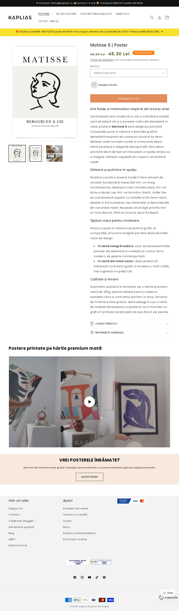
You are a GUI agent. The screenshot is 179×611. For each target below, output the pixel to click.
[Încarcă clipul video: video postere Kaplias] (89, 401)
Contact (14, 514)
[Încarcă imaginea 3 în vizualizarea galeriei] (54, 153)
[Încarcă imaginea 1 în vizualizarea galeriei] (17, 153)
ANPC (12, 539)
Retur (66, 527)
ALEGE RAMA (89, 477)
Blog (11, 533)
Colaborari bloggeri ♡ (23, 521)
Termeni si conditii (75, 514)
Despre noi (16, 508)
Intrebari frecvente (75, 508)
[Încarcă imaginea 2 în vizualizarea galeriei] (35, 153)
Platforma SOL (18, 545)
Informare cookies (75, 539)
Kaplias (83, 606)
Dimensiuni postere (21, 527)
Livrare (67, 521)
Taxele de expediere (101, 59)
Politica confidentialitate (79, 533)
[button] (45, 14)
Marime (94, 66)
